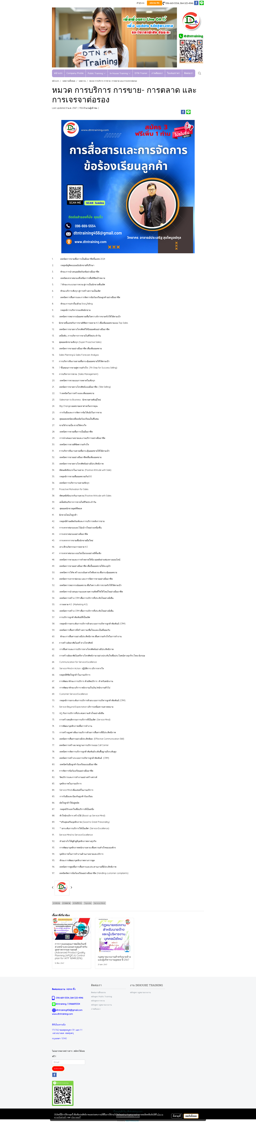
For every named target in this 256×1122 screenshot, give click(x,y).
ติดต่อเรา (188, 73)
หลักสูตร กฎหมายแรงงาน (101, 1004)
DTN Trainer (141, 73)
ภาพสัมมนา (157, 73)
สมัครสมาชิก (154, 3)
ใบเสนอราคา (173, 73)
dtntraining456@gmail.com (69, 1010)
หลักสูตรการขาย (98, 1000)
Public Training (96, 73)
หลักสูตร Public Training (101, 996)
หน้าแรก (58, 73)
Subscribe (58, 1068)
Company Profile (75, 73)
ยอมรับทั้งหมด (191, 1116)
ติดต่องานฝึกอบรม (98, 992)
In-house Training (119, 73)
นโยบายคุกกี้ (76, 1117)
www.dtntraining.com (62, 1014)
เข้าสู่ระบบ (140, 3)
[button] (200, 73)
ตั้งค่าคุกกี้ (177, 1116)
